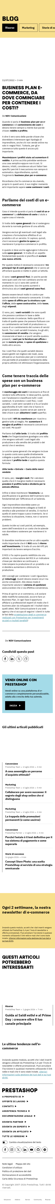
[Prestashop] (13, 7)
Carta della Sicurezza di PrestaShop (20, 1178)
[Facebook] (5, 659)
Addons (17, 1200)
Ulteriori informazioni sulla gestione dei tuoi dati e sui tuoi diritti (26, 1074)
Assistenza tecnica (14, 1111)
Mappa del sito (23, 1163)
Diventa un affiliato (15, 1131)
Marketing (28, 27)
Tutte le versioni (13, 1136)
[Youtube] (31, 1150)
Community (38, 1200)
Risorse (47, 1200)
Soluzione (7, 1200)
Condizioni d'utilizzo (12, 1167)
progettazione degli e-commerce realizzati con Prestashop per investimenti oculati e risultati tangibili (24, 617)
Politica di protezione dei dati (16, 1171)
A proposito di (11, 1096)
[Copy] (26, 659)
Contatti (7, 1106)
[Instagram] (12, 1150)
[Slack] (45, 1150)
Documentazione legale (17, 1116)
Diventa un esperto (14, 1126)
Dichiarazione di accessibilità (16, 1175)
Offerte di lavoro (13, 1101)
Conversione (11, 763)
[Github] (38, 1150)
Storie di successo (14, 854)
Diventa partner (12, 1121)
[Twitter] (19, 659)
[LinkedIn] (12, 659)
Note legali (7, 1163)
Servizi (27, 1200)
